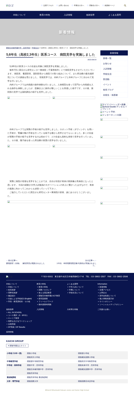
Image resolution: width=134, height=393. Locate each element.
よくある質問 (114, 15)
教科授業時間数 (45, 304)
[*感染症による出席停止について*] (114, 193)
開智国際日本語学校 (86, 381)
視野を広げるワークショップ (20, 321)
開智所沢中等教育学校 (87, 361)
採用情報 (9, 332)
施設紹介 (11, 296)
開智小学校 (31, 353)
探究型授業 (43, 299)
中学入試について (76, 287)
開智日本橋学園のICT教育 (49, 296)
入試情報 (68, 15)
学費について (74, 290)
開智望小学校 (83, 353)
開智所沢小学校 (33, 357)
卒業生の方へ (79, 5)
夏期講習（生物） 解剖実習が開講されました (25, 263)
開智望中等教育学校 (35, 361)
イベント (107, 84)
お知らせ (107, 63)
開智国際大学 (32, 381)
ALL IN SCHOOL (15, 312)
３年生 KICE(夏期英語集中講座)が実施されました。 (76, 264)
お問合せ (103, 293)
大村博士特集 (72, 309)
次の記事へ (89, 260)
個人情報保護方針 (106, 299)
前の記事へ (12, 260)
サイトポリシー (105, 301)
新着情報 (103, 287)
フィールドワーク (46, 301)
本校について (19, 15)
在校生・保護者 (110, 95)
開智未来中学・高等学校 (88, 365)
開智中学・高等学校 (35, 365)
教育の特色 (45, 15)
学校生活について (76, 293)
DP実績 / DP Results (16, 327)
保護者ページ (110, 5)
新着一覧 (107, 58)
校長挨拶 (11, 290)
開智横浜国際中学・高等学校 (90, 369)
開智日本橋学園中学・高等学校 (18, 48)
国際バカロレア (45, 290)
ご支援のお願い (103, 309)
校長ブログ (108, 89)
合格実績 (11, 324)
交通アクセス (48, 5)
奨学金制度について (107, 296)
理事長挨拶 (12, 293)
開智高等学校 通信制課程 (37, 377)
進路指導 (90, 15)
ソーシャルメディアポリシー (111, 304)
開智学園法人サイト (18, 345)
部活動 (106, 79)
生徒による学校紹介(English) (20, 299)
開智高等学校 (32, 373)
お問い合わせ (64, 5)
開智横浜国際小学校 (86, 357)
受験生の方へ (94, 5)
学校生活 (35, 48)
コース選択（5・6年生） (18, 315)
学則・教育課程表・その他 (19, 301)
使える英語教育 (45, 293)
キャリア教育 (13, 318)
